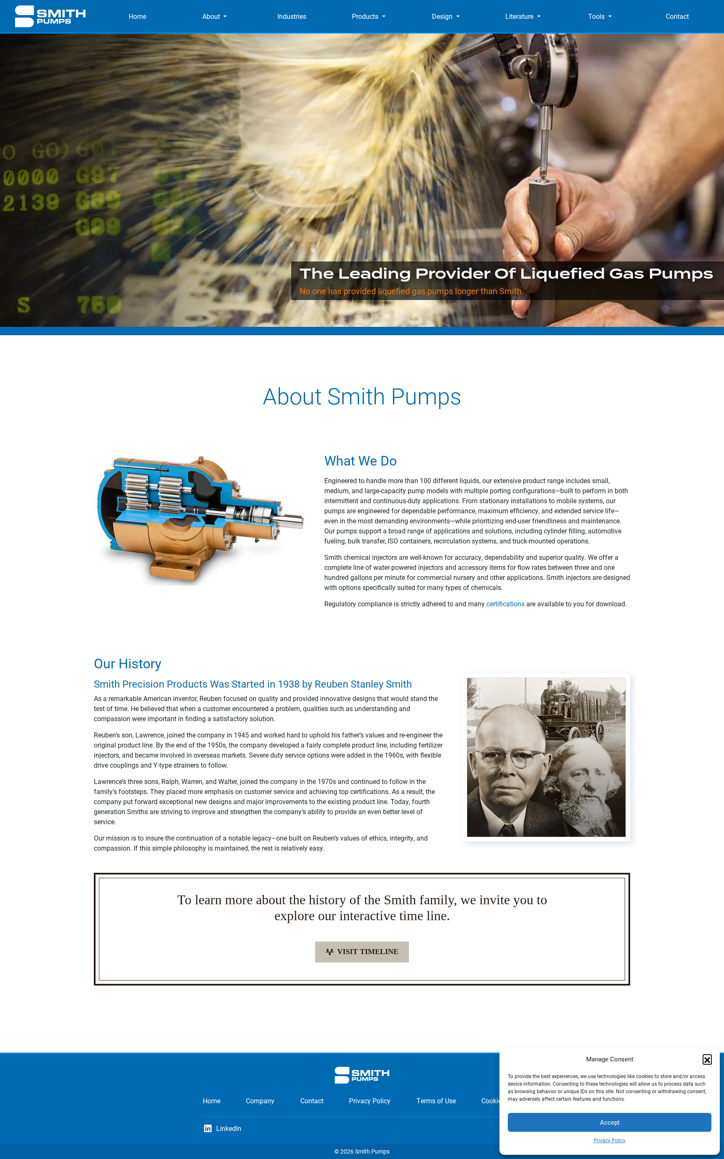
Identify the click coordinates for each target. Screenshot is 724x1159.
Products (365, 16)
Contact (677, 16)
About (211, 16)
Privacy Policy (610, 1140)
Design (442, 16)
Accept (610, 1122)
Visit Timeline (367, 951)
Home (137, 16)
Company (260, 1101)
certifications (505, 603)
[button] (707, 1059)
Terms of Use (436, 1101)
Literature (519, 16)
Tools (596, 16)
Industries (291, 16)
